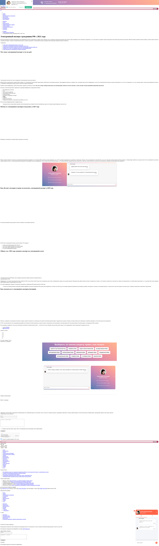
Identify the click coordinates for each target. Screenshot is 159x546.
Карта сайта (5, 518)
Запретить (21, 7)
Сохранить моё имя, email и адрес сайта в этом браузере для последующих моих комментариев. (22, 428)
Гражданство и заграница (8, 32)
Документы (5, 496)
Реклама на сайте (6, 516)
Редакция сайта (6, 515)
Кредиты (5, 458)
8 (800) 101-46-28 (43, 488)
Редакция (5, 28)
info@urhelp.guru (26, 528)
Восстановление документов (9, 15)
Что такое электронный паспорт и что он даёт (13, 44)
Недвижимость (6, 18)
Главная (4, 31)
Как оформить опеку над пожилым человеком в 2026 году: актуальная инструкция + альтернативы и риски (26, 472)
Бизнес (4, 14)
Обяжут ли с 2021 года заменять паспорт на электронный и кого (17, 48)
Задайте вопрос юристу (8, 26)
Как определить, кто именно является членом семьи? (21, 480)
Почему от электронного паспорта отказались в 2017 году (15, 46)
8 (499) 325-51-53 (5, 488)
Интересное (5, 456)
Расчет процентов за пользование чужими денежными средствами (26, 485)
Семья (4, 466)
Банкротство (5, 451)
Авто (4, 13)
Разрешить (28, 7)
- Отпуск (5, 509)
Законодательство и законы (9, 24)
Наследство (5, 16)
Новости (5, 21)
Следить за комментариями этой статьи (10, 439)
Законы (4, 455)
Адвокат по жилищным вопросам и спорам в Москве (14, 473)
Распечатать (6, 328)
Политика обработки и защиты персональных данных (14, 519)
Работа (4, 465)
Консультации (6, 19)
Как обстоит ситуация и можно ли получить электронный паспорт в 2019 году (20, 47)
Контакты (5, 29)
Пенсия (4, 464)
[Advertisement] (22, 149)
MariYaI (7, 327)
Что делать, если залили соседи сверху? (11, 474)
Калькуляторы (6, 23)
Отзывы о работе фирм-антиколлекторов (25, 484)
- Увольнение (6, 510)
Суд (4, 467)
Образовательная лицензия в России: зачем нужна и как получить (17, 476)
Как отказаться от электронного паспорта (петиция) (14, 49)
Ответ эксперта (6, 25)
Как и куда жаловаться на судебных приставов (21, 481)
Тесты (4, 22)
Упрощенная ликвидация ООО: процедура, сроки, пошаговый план (17, 475)
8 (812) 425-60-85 (22, 488)
